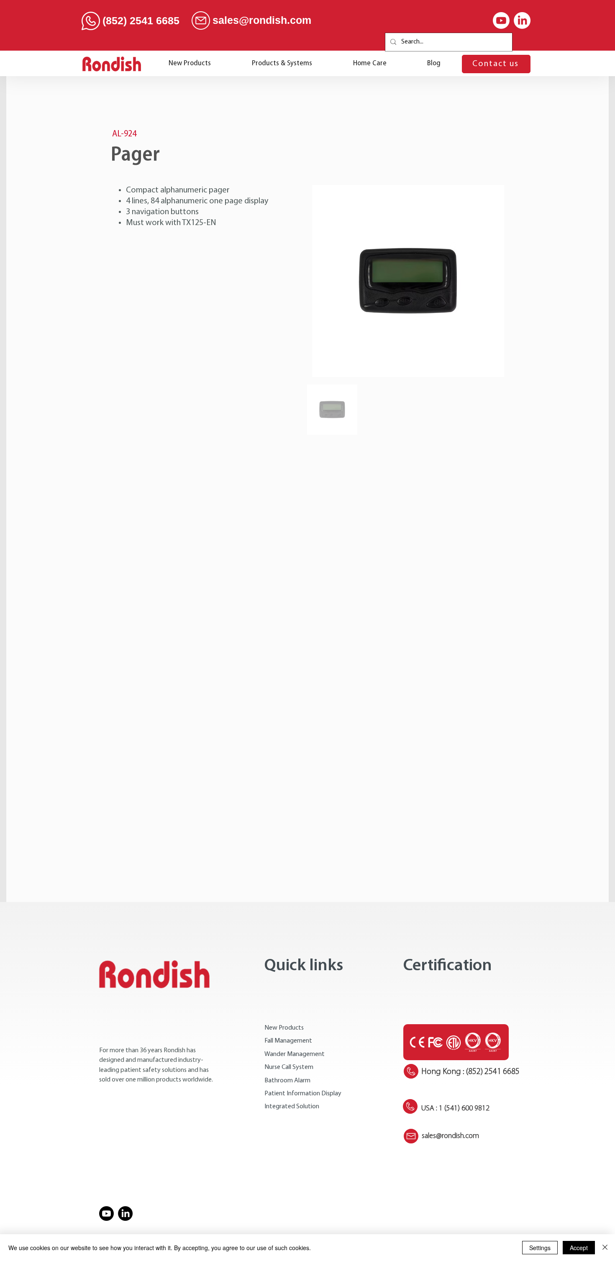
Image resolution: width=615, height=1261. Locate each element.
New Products (284, 1028)
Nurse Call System (288, 1067)
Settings (540, 1247)
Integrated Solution (291, 1106)
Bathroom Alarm (287, 1080)
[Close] (605, 1247)
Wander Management (294, 1054)
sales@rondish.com (262, 20)
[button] (282, 64)
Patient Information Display (302, 1093)
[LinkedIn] (522, 20)
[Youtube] (501, 20)
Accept (579, 1247)
